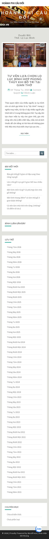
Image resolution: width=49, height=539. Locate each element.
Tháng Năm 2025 (14, 317)
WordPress (32, 533)
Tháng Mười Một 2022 (16, 437)
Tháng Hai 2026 (13, 277)
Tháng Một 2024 (14, 392)
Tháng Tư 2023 (13, 412)
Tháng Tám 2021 (14, 487)
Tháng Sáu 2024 (13, 372)
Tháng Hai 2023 (13, 422)
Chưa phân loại (13, 519)
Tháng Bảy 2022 (13, 457)
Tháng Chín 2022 (14, 447)
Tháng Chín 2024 (14, 357)
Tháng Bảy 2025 (13, 312)
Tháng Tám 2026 (14, 247)
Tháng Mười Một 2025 (16, 292)
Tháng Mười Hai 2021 (16, 472)
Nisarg (26, 536)
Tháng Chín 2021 (14, 482)
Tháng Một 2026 (14, 282)
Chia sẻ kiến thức (14, 514)
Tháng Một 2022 (14, 467)
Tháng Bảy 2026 (13, 252)
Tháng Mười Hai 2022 (16, 432)
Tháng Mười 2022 (14, 442)
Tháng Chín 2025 (14, 302)
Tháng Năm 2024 (14, 377)
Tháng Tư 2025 (13, 322)
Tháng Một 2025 (14, 337)
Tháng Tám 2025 (14, 307)
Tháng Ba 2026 (13, 272)
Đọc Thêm (25, 133)
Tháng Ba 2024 (13, 387)
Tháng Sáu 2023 (13, 407)
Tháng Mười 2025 (14, 297)
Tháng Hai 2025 (13, 332)
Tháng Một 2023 (14, 427)
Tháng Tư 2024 (13, 382)
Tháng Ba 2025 (13, 327)
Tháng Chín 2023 (14, 397)
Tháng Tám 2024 (14, 362)
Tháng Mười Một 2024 (16, 347)
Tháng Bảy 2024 (13, 367)
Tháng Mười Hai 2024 (16, 342)
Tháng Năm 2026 (14, 262)
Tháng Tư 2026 (13, 267)
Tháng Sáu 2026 (13, 257)
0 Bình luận (29, 93)
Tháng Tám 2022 (14, 452)
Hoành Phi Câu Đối (13, 3)
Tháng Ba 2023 (13, 417)
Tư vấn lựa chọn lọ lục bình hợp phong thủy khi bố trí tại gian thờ (24, 80)
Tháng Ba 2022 (13, 462)
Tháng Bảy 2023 (13, 402)
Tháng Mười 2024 (14, 352)
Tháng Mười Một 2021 (16, 477)
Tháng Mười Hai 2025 (16, 287)
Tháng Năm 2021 (14, 492)
